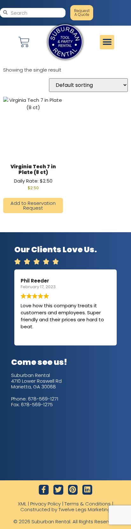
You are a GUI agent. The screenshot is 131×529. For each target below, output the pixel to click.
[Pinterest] (73, 490)
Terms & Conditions (88, 503)
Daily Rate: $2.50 (33, 177)
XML (22, 503)
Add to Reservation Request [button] (33, 205)
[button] (107, 42)
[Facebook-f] (44, 490)
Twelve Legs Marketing (85, 509)
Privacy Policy (45, 503)
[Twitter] (58, 490)
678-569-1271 (43, 398)
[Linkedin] (87, 490)
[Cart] (24, 42)
